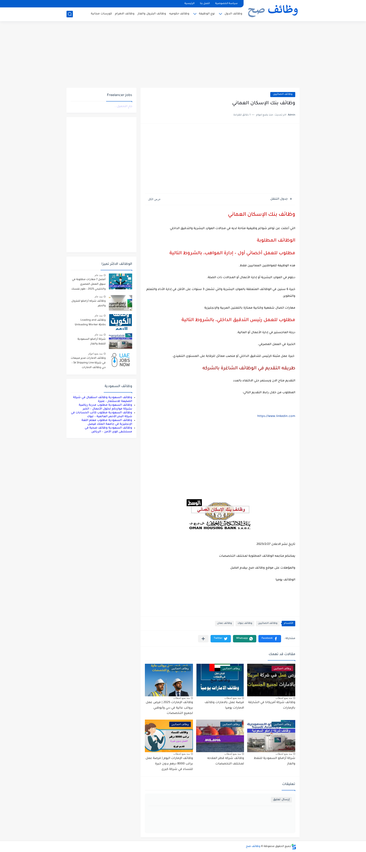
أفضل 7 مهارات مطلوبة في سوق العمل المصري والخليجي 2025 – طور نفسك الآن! (88, 285)
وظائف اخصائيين (283, 94)
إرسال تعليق (281, 799)
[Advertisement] (183, 55)
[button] (269, 638)
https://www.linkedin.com (276, 416)
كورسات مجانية (101, 13)
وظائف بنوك (245, 623)
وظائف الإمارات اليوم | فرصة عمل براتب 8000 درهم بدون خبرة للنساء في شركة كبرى (169, 764)
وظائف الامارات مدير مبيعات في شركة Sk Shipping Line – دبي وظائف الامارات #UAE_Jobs (88, 364)
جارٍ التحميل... (123, 106)
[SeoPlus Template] (293, 846)
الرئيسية (189, 3)
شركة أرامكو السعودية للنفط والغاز (92, 341)
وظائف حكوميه (179, 13)
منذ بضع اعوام (95, 353)
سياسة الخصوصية (226, 3)
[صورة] (120, 281)
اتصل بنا (205, 3)
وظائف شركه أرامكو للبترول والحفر (88, 303)
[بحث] (70, 14)
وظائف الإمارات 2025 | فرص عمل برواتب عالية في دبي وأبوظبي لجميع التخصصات (169, 708)
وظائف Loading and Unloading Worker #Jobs (90, 322)
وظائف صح (253, 846)
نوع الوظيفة (207, 13)
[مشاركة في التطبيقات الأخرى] (203, 638)
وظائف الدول (233, 13)
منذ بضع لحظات (284, 698)
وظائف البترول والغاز (152, 13)
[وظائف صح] (273, 10)
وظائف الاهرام (124, 13)
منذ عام (99, 275)
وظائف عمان (224, 623)
